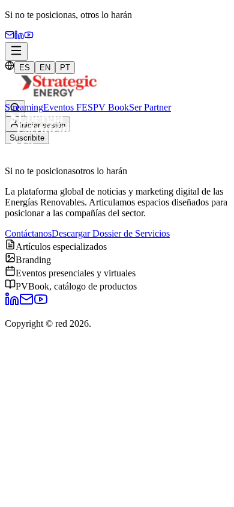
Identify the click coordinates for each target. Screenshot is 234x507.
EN (45, 67)
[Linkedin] (19, 36)
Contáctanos (28, 233)
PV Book (111, 107)
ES (24, 67)
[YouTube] (29, 36)
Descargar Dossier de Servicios (111, 233)
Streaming (24, 107)
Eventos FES (68, 107)
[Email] (9, 36)
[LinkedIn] (12, 303)
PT (65, 67)
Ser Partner (150, 107)
